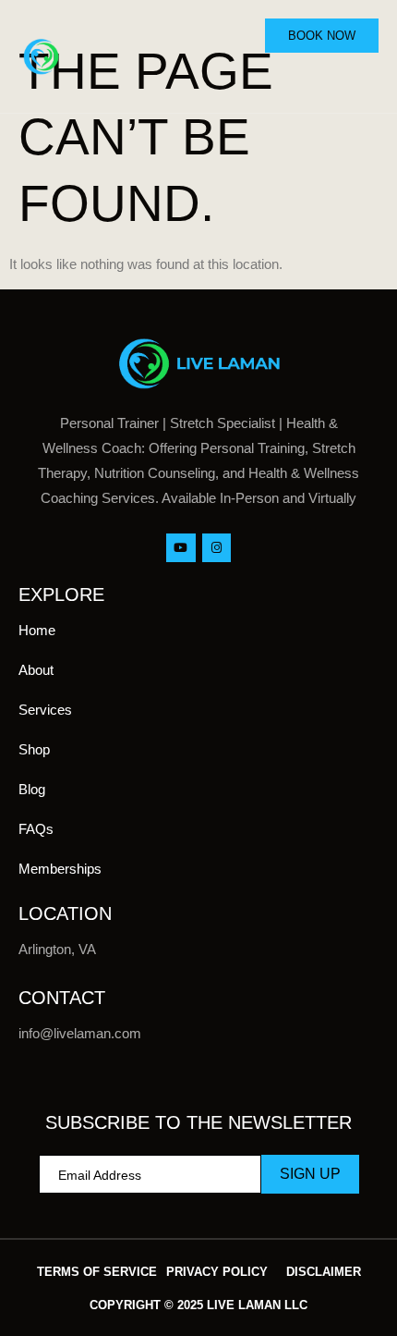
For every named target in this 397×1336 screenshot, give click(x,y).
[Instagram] (216, 547)
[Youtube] (180, 547)
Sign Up (310, 1174)
